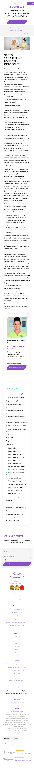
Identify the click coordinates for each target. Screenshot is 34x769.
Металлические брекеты (16, 466)
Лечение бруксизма (12, 520)
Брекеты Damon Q (14, 451)
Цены (17, 619)
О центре (17, 637)
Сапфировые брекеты (15, 478)
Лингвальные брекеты (15, 487)
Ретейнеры (9, 504)
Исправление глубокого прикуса (16, 401)
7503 (5, 293)
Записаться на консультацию (17, 564)
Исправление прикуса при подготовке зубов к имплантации (17, 515)
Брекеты (8, 444)
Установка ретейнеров (17, 677)
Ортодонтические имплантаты (16, 511)
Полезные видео (17, 613)
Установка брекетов (17, 670)
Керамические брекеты (16, 469)
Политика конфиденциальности (17, 622)
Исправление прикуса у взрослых (17, 441)
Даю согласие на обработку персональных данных (17, 560)
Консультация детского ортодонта (15, 436)
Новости (17, 643)
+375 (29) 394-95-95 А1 (17, 16)
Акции (17, 646)
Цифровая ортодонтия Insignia (16, 507)
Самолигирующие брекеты (17, 484)
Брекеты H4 (12, 460)
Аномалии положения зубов (15, 394)
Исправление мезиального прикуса (14, 411)
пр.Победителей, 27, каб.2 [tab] (11, 738)
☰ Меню (30, 3)
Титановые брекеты (14, 481)
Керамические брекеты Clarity (15, 473)
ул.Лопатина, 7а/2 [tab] (9, 744)
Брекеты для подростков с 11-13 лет (16, 430)
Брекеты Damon (13, 448)
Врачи (17, 650)
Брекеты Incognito (14, 463)
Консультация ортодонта (14, 497)
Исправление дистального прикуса (14, 405)
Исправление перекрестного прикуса (15, 417)
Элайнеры (9, 500)
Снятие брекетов (14, 493)
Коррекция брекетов (15, 490)
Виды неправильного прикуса (15, 397)
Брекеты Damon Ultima (16, 457)
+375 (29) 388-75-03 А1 (17, 13)
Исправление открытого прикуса (17, 422)
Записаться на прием (17, 22)
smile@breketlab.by (17, 711)
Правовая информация (17, 626)
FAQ (17, 616)
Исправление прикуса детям (17, 667)
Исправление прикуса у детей (16, 426)
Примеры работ (17, 609)
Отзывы (17, 653)
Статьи (17, 640)
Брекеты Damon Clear (15, 454)
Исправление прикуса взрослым (17, 664)
